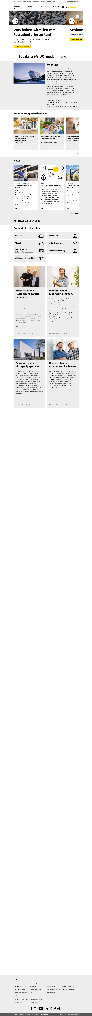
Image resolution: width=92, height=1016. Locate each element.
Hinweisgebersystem (35, 989)
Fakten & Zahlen (19, 996)
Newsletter (36, 1)
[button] (15, 16)
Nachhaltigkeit (54, 6)
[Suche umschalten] (62, 7)
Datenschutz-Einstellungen (42, 1014)
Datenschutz (28, 1014)
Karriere (19, 1)
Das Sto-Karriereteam (68, 989)
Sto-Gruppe (18, 1002)
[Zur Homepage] (72, 7)
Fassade (18, 236)
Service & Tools (43, 7)
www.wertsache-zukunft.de (49, 143)
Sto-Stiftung (33, 983)
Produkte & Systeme (17, 7)
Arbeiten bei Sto (51, 986)
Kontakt (29, 1)
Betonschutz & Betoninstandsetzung (24, 251)
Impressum (21, 1014)
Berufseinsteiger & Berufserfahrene (52, 994)
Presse (24, 1)
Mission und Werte (20, 989)
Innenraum (53, 236)
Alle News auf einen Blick (27, 221)
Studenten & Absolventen (69, 986)
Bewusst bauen (19, 986)
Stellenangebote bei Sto (53, 989)
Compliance (33, 986)
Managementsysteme (36, 999)
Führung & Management (21, 999)
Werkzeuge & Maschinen (25, 258)
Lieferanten (33, 996)
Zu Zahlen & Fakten (54, 100)
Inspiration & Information (29, 7)
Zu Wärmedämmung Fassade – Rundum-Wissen (62, 106)
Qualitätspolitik (34, 1002)
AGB (33, 1014)
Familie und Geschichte (21, 992)
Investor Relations (51, 1)
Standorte (42, 1)
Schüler (64, 983)
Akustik (18, 243)
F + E (31, 992)
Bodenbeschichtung (57, 251)
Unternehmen (19, 980)
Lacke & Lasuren (55, 243)
